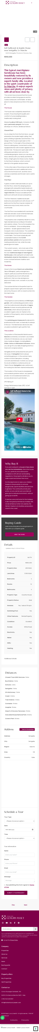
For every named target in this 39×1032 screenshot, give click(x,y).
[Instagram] (2, 923)
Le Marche (9, 86)
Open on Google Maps (28, 729)
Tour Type (7, 817)
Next (25, 905)
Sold (6, 45)
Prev (13, 905)
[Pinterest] (18, 923)
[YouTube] (6, 923)
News (3, 961)
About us (4, 954)
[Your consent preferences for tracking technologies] (35, 1028)
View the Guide (19, 534)
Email (6, 868)
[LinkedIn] (10, 923)
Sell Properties (6, 982)
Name (6, 851)
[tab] (6, 39)
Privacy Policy (14, 940)
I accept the (10, 940)
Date (6, 826)
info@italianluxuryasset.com (11, 1002)
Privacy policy (25, 1020)
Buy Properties (6, 978)
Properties (5, 950)
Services (4, 958)
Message (7, 877)
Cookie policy (14, 1020)
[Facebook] (14, 923)
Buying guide (5, 965)
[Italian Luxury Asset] (12, 917)
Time (6, 834)
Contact (4, 969)
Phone (6, 859)
